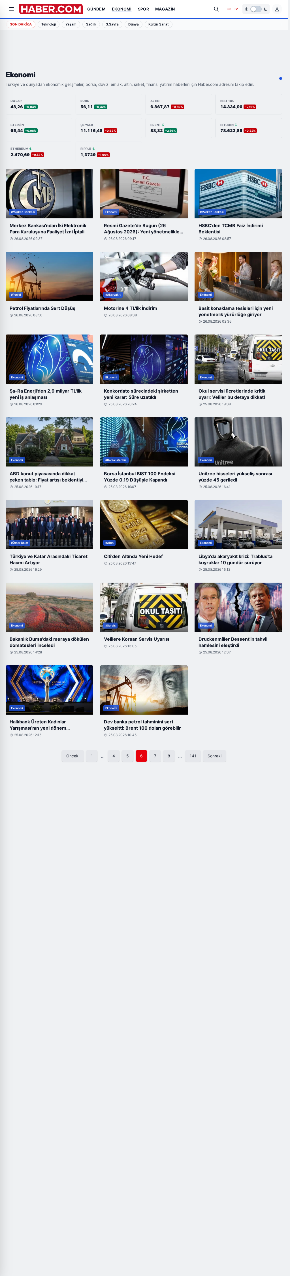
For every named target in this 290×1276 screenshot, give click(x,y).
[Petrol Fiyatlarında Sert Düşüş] (49, 276)
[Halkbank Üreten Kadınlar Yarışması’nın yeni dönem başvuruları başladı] (49, 690)
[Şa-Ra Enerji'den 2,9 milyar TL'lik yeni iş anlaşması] (49, 359)
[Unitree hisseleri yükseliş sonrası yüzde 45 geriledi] (238, 441)
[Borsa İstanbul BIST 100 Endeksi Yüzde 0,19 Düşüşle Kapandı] (143, 441)
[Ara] (216, 9)
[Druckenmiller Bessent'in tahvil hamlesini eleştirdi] (238, 607)
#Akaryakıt (113, 294)
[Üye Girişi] (277, 9)
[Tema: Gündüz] (256, 9)
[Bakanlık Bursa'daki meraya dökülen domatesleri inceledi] (49, 607)
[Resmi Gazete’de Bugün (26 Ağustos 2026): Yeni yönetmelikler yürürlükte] (143, 193)
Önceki (72, 755)
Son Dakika (21, 24)
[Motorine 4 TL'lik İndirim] (143, 276)
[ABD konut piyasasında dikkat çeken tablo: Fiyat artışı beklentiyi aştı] (49, 441)
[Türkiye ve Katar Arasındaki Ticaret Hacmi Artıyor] (49, 524)
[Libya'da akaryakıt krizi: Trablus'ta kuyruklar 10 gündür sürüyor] (238, 524)
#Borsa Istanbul (116, 460)
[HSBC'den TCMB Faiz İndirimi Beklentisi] (238, 193)
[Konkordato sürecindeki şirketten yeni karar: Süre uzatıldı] (143, 359)
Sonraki (214, 755)
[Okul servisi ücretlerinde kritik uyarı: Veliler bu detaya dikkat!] (238, 359)
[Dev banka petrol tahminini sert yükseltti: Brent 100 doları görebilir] (143, 690)
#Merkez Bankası (23, 212)
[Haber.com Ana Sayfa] (51, 9)
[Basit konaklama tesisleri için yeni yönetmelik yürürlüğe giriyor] (238, 276)
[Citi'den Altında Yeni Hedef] (143, 524)
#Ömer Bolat (19, 542)
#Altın (109, 542)
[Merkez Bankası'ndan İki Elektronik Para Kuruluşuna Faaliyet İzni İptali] (49, 193)
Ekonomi (111, 212)
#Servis (110, 625)
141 (193, 755)
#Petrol (16, 294)
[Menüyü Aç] (11, 9)
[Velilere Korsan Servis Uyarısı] (143, 607)
